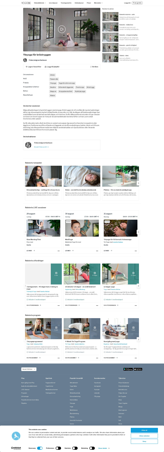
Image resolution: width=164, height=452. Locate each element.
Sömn (72, 389)
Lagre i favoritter (34, 67)
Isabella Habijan (118, 242)
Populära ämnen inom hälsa (30, 400)
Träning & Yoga (31, 291)
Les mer (29, 250)
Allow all (144, 430)
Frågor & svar (122, 393)
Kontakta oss (122, 389)
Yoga (105, 289)
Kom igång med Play (27, 383)
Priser (89, 3)
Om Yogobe (122, 396)
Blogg (120, 406)
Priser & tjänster (123, 383)
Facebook (97, 383)
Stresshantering (75, 396)
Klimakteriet (74, 383)
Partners (121, 413)
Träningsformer (51, 393)
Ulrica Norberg (80, 289)
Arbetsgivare (122, 410)
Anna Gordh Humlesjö (120, 344)
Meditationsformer (52, 389)
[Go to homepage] (26, 3)
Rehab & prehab (75, 393)
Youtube (97, 389)
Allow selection (144, 436)
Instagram (97, 386)
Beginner (106, 344)
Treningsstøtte (66, 3)
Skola (120, 424)
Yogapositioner (50, 383)
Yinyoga (72, 403)
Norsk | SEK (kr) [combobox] (27, 369)
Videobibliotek (39, 3)
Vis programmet (32, 358)
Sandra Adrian (44, 291)
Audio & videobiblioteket (29, 386)
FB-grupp (97, 396)
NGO (119, 417)
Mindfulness (74, 410)
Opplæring (68, 289)
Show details (102, 448)
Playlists (24, 403)
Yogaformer (49, 386)
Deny (144, 441)
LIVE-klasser (25, 389)
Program (24, 393)
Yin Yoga (68, 344)
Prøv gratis (137, 3)
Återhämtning (74, 413)
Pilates (72, 417)
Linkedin (97, 393)
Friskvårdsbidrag (123, 386)
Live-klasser (53, 3)
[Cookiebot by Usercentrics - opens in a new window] (16, 448)
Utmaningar (25, 396)
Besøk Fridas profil (40, 147)
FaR (119, 420)
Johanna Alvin (38, 344)
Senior (72, 424)
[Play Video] (61, 29)
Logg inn (127, 3)
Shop (120, 400)
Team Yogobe (122, 403)
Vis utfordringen (33, 305)
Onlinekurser (79, 3)
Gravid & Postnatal (76, 420)
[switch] (58, 448)
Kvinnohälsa (74, 400)
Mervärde (97, 3)
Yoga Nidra (73, 386)
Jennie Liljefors (79, 344)
